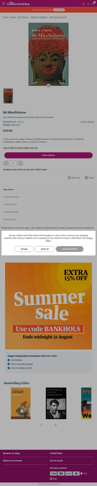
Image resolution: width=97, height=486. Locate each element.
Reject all (45, 249)
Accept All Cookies (69, 249)
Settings (24, 249)
